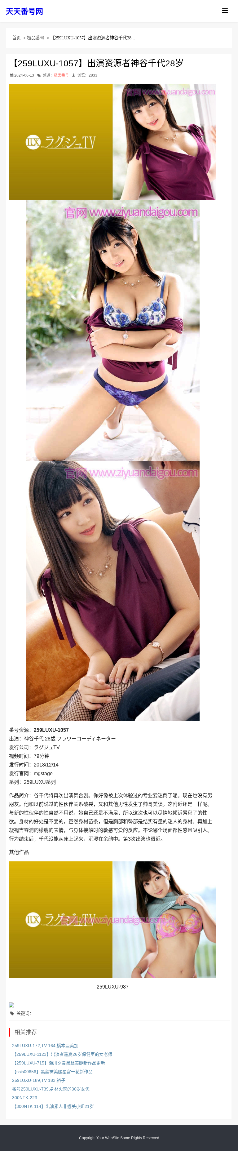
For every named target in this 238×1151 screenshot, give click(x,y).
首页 (16, 37)
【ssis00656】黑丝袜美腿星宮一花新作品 (52, 1071)
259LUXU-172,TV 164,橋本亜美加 (45, 1045)
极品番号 (35, 37)
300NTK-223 (24, 1097)
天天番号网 (24, 11)
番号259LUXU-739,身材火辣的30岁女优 (51, 1089)
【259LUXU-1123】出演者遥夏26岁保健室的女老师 (62, 1054)
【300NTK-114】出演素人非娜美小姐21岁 (53, 1106)
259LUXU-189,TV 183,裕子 (38, 1080)
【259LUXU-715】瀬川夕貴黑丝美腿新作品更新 (58, 1062)
